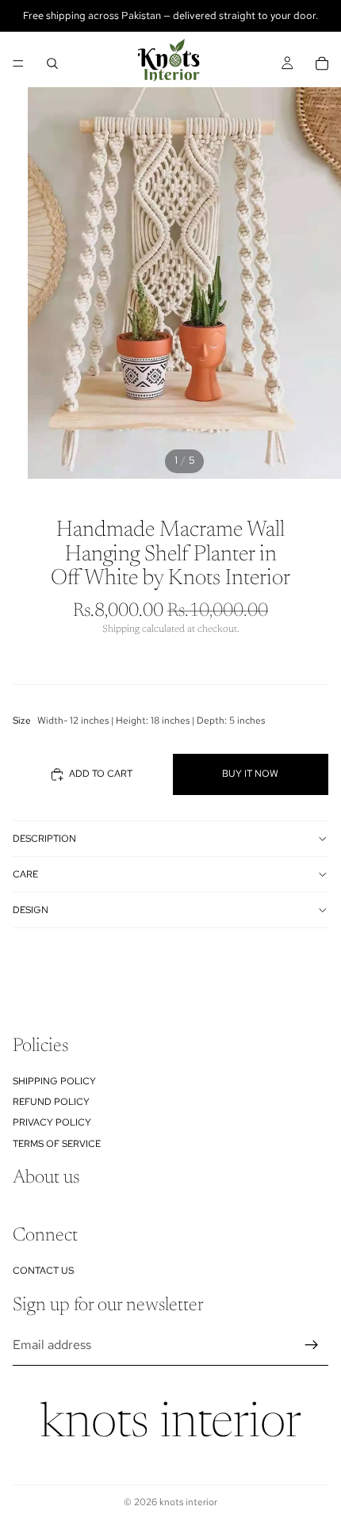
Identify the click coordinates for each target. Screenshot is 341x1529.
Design (30, 910)
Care (25, 874)
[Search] (52, 63)
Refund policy (51, 1101)
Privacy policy (52, 1122)
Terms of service (57, 1143)
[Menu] (18, 63)
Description (44, 838)
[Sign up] (311, 1345)
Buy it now (250, 773)
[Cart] (322, 63)
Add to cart (100, 773)
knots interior (170, 1425)
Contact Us (43, 1269)
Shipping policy (54, 1080)
